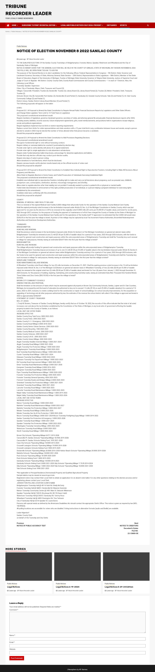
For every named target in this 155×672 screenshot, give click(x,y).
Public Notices (22, 46)
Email (12, 642)
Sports (123, 25)
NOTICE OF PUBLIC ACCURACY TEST (31, 524)
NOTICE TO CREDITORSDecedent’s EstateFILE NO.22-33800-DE (129, 528)
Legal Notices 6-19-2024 (67, 587)
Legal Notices (13, 587)
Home (14, 25)
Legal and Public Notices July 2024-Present (81, 25)
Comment (13, 610)
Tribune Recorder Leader (36, 59)
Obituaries (112, 25)
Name (12, 635)
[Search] (147, 25)
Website (12, 649)
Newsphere (72, 669)
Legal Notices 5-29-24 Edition (119, 587)
